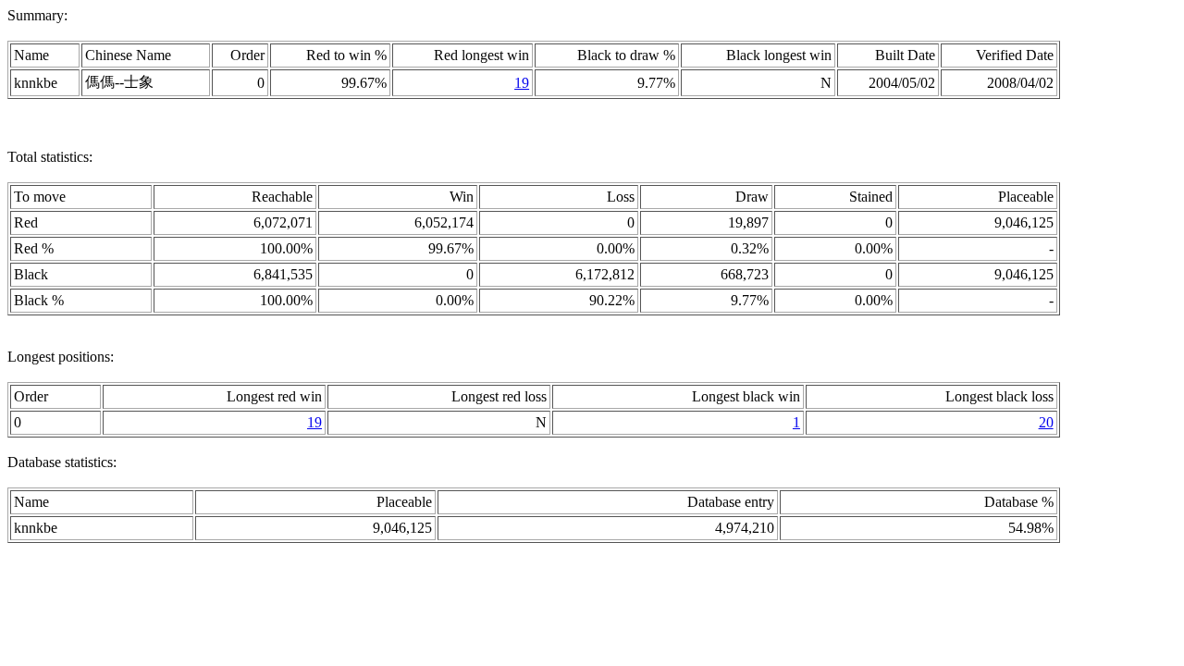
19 (521, 83)
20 (1046, 422)
